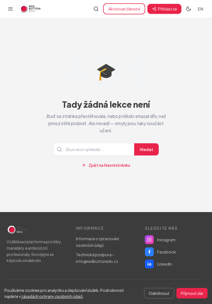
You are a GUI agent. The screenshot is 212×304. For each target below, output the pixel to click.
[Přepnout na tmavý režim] (189, 9)
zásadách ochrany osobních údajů (52, 296)
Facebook (166, 251)
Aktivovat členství (124, 8)
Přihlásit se (167, 8)
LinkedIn (164, 263)
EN (200, 8)
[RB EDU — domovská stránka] (30, 8)
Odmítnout (159, 293)
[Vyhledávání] (96, 9)
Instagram (166, 239)
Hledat (146, 149)
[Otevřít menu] (10, 9)
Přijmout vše (192, 293)
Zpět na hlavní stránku (109, 165)
